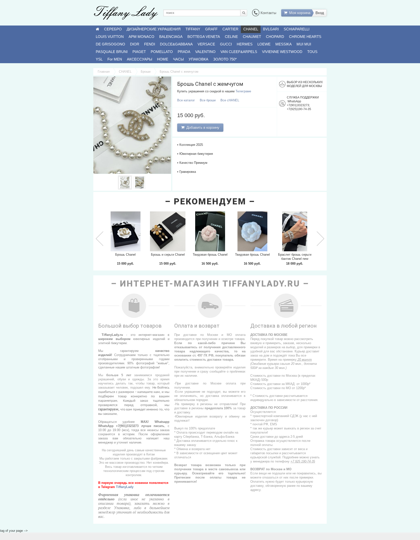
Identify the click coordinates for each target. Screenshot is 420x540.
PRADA (184, 52)
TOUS (312, 52)
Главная (104, 71)
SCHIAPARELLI (296, 29)
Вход (319, 13)
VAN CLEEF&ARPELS (238, 52)
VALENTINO (205, 52)
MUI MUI (304, 44)
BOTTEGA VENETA (203, 37)
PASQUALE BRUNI (112, 52)
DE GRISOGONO (110, 44)
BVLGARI (271, 29)
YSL (99, 59)
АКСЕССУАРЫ (139, 59)
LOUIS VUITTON (110, 37)
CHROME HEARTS (305, 37)
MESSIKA (283, 44)
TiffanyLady (124, 487)
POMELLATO (162, 52)
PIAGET (139, 52)
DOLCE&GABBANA (176, 44)
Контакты (268, 13)
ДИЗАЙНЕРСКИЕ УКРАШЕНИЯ (154, 29)
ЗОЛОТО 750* (225, 59)
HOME (162, 59)
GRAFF (211, 29)
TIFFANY (192, 29)
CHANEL (250, 29)
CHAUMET (252, 37)
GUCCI (226, 44)
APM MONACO (141, 37)
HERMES (245, 44)
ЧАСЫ (178, 59)
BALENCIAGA (171, 37)
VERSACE (206, 44)
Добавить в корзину (201, 127)
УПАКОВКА (198, 59)
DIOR (134, 44)
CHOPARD (275, 37)
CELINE (231, 37)
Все (186, 100)
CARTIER (230, 29)
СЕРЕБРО (113, 29)
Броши (145, 71)
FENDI (149, 44)
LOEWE (264, 44)
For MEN (114, 59)
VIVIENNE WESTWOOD (282, 52)
